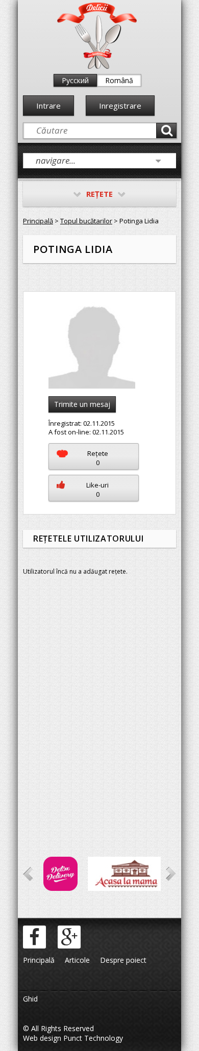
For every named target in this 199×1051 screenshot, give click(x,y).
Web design (42, 1038)
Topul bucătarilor (86, 220)
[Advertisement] (99, 708)
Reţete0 (97, 458)
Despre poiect (123, 960)
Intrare (48, 105)
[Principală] (97, 66)
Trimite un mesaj (82, 404)
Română (119, 80)
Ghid (30, 999)
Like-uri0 (97, 489)
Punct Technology (92, 1038)
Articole (77, 960)
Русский (75, 80)
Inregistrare (120, 105)
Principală (38, 220)
